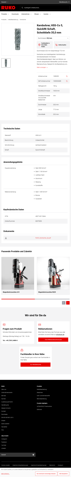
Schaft (7, 150)
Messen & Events (5, 408)
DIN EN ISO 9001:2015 (7, 417)
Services (3, 395)
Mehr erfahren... (5, 473)
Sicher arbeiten (5, 423)
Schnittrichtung (9, 145)
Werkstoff (8, 135)
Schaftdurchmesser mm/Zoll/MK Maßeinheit (44, 98)
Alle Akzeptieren (63, 473)
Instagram (4, 439)
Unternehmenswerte (6, 392)
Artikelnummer (42, 76)
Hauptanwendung (10, 168)
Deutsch (3, 2)
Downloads (15, 14)
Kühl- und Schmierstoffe (43, 395)
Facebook (4, 442)
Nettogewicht (42, 86)
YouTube (3, 445)
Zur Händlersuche (35, 364)
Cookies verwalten (5, 465)
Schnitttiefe (41, 114)
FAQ (2, 430)
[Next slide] (68, 303)
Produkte (3, 19)
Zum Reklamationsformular (53, 339)
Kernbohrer (23, 19)
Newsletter (4, 427)
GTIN (6, 216)
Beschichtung (9, 140)
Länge (40, 109)
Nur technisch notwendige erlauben (46, 473)
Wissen (3, 420)
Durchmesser (42, 104)
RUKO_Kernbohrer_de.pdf (43, 238)
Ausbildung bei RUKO (7, 402)
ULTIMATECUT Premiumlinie (44, 406)
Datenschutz (52, 465)
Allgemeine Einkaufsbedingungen (38, 465)
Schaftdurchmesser (44, 91)
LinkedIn (3, 448)
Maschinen (40, 392)
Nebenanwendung (10, 192)
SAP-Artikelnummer (44, 81)
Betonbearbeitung (42, 398)
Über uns (3, 389)
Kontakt (3, 411)
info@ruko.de (60, 334)
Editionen (39, 409)
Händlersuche (63, 2)
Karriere (3, 398)
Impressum (60, 465)
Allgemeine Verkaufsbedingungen (20, 465)
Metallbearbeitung (13, 19)
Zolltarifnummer (10, 221)
